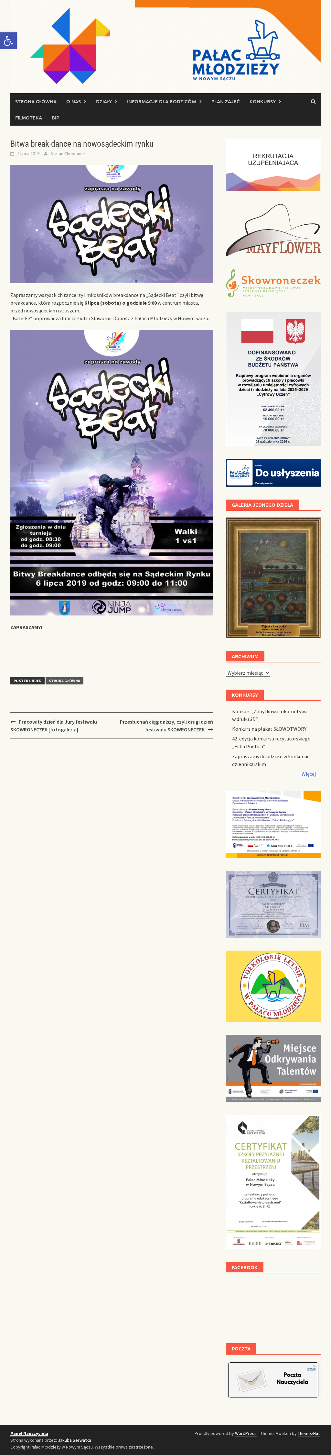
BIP (55, 117)
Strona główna (36, 101)
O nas (73, 101)
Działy (104, 101)
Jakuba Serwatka (74, 1440)
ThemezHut (309, 1433)
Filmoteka (28, 117)
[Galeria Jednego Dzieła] (273, 577)
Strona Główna (64, 680)
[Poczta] (273, 1379)
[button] (8, 40)
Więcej (309, 774)
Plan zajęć (225, 101)
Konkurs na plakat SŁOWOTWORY (269, 729)
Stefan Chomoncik (68, 153)
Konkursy (263, 101)
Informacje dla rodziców (161, 101)
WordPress (246, 1433)
